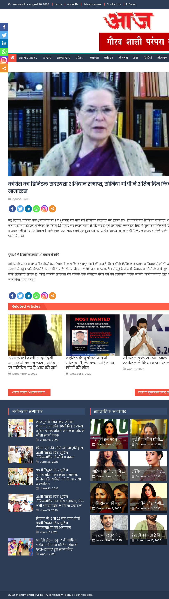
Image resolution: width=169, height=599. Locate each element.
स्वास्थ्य (94, 58)
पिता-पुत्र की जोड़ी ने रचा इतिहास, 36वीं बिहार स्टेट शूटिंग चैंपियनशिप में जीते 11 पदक (60, 452)
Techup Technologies (77, 595)
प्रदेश (78, 58)
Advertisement (92, 4)
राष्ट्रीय (47, 58)
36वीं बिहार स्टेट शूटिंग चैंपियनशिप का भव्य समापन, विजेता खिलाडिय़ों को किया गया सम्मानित (58, 477)
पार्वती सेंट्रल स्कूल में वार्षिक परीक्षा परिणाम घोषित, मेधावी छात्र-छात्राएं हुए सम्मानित (56, 545)
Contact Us (114, 4)
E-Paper (131, 4)
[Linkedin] (28, 208)
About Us (72, 4)
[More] (52, 208)
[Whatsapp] (36, 208)
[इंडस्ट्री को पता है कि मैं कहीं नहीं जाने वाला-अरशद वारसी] (148, 527)
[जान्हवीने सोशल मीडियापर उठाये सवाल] (148, 497)
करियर (108, 58)
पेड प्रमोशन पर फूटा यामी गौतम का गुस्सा (123, 439)
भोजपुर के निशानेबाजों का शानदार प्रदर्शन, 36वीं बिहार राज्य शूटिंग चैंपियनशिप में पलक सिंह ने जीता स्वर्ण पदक (60, 429)
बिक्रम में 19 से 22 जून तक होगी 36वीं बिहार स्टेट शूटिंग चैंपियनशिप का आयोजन (58, 523)
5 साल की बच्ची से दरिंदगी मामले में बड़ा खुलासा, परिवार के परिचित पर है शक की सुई (33, 363)
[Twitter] (20, 208)
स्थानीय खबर (27, 58)
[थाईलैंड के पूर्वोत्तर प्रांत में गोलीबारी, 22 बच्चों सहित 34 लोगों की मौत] (93, 335)
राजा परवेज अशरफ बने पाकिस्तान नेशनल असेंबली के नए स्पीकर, (32, 392)
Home (58, 4)
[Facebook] (12, 208)
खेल (135, 58)
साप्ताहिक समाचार (110, 411)
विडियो (148, 58)
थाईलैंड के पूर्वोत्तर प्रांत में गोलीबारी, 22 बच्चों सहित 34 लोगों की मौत (90, 363)
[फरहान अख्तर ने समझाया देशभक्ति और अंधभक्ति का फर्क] (109, 527)
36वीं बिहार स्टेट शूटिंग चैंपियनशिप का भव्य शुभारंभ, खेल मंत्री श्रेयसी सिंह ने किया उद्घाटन (60, 501)
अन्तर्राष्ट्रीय (63, 58)
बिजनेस (123, 58)
